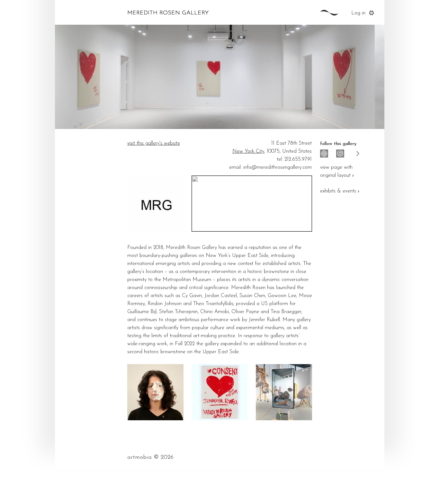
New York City (248, 151)
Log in (358, 13)
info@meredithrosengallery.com (277, 167)
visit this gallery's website (153, 143)
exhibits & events (338, 191)
